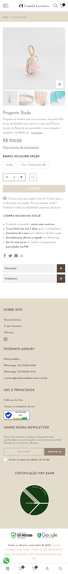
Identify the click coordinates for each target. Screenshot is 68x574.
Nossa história (12, 320)
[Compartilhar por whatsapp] (22, 256)
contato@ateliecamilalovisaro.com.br (26, 378)
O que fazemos (13, 326)
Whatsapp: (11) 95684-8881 (20, 365)
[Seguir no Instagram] (5, 339)
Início (5, 17)
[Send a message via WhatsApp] (6, 560)
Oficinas (8, 332)
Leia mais (36, 132)
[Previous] (6, 58)
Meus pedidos (12, 359)
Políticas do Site (13, 400)
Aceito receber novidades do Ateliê (29, 459)
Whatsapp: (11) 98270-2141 (20, 371)
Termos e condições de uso (19, 406)
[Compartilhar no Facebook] (5, 256)
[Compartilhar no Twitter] (10, 256)
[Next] (61, 58)
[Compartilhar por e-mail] (16, 256)
